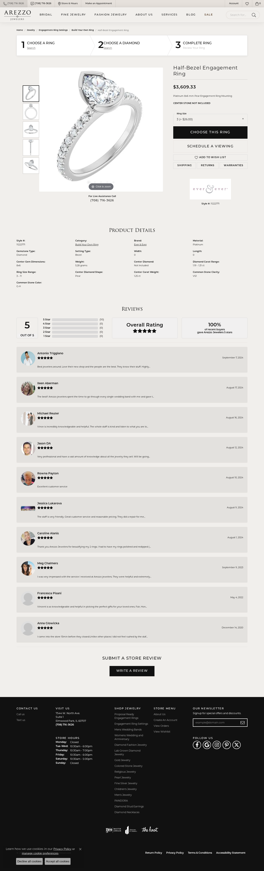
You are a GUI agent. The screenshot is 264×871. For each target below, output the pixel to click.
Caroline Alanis (48, 533)
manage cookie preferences (40, 853)
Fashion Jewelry (110, 14)
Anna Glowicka (48, 623)
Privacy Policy (175, 853)
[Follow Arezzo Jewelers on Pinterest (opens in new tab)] (227, 745)
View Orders (161, 725)
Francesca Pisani (49, 593)
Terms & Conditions (200, 853)
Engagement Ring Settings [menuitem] (131, 723)
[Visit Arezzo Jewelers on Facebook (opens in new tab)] (197, 745)
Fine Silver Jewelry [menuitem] (125, 783)
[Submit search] (254, 15)
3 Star (46, 328)
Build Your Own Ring (83, 30)
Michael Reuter (48, 413)
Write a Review (132, 671)
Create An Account (165, 720)
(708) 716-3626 (102, 200)
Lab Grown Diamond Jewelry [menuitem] (127, 752)
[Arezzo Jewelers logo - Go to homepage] (17, 15)
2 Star (46, 332)
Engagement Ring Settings (53, 30)
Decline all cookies (29, 861)
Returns (207, 165)
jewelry (31, 30)
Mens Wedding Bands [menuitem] (128, 729)
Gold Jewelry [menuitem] (122, 760)
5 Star (46, 320)
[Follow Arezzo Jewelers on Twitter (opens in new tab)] (236, 745)
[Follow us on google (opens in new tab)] (207, 745)
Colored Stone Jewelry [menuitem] (128, 765)
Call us (20, 714)
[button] (233, 3)
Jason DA (44, 443)
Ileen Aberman (47, 383)
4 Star (46, 324)
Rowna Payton (48, 473)
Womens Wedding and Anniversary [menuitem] (128, 737)
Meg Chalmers (47, 563)
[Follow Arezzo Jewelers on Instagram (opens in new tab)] (217, 745)
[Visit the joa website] (131, 830)
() (102, 320)
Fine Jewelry (73, 14)
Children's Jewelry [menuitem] (125, 789)
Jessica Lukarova (49, 503)
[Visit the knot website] (149, 830)
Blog (191, 14)
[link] (13, 3)
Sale (208, 14)
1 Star (47, 336)
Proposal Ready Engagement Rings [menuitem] (126, 716)
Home (19, 30)
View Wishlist (162, 731)
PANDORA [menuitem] (121, 800)
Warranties (233, 165)
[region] (101, 130)
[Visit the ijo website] (113, 830)
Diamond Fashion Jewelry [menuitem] (130, 744)
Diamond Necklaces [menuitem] (126, 812)
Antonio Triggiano (50, 353)
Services (169, 14)
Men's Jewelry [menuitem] (123, 794)
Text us (20, 720)
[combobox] (238, 15)
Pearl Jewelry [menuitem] (122, 777)
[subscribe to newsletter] (242, 722)
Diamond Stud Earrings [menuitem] (129, 806)
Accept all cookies (57, 861)
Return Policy (153, 853)
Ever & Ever (140, 244)
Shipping (184, 165)
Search (31, 48)
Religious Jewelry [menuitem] (125, 771)
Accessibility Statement (230, 853)
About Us (144, 14)
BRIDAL (46, 14)
